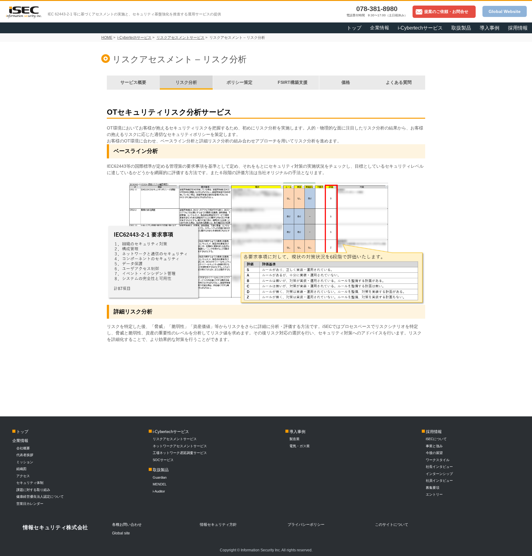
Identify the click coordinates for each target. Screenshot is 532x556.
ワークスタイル (437, 460)
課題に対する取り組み (33, 490)
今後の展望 (434, 453)
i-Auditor (159, 491)
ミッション (24, 462)
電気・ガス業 (299, 446)
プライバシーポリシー (306, 524)
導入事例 (297, 431)
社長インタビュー (439, 466)
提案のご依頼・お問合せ (446, 11)
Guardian (160, 477)
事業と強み (434, 446)
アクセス (23, 476)
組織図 (21, 469)
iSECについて (436, 439)
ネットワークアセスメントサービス (180, 446)
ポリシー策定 (239, 82)
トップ (354, 28)
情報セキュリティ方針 (218, 524)
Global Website (505, 11)
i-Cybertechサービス (134, 37)
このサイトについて (391, 524)
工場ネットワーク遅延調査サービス (180, 453)
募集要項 (432, 487)
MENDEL (160, 484)
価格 (345, 82)
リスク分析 (186, 82)
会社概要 (23, 448)
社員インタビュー (439, 480)
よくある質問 (399, 82)
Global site (121, 533)
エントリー (434, 494)
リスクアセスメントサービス (180, 37)
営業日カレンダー (29, 503)
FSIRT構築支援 (293, 82)
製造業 (294, 439)
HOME (106, 37)
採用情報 (518, 28)
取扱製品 (161, 470)
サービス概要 (133, 82)
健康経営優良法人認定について (40, 496)
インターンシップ (439, 474)
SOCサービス (165, 460)
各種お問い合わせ (127, 524)
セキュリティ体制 (29, 482)
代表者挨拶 (24, 455)
